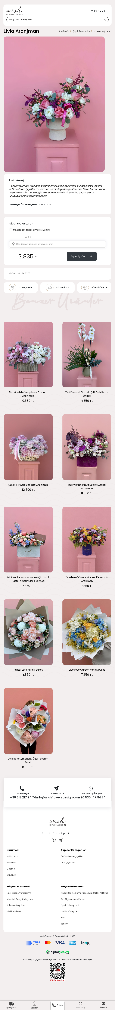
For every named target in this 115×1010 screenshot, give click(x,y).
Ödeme (11, 868)
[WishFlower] (14, 10)
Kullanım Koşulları (16, 905)
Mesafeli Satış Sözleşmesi (20, 899)
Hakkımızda (12, 856)
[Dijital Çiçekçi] (57, 952)
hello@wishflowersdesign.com (57, 797)
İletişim (64, 923)
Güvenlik (11, 874)
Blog (63, 917)
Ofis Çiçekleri (68, 862)
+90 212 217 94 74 (23, 797)
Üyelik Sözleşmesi (70, 905)
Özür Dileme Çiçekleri (72, 856)
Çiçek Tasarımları (81, 31)
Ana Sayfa (64, 31)
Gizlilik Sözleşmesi (70, 911)
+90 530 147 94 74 (91, 797)
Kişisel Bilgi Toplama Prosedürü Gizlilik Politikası (84, 892)
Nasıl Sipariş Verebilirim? (19, 892)
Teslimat (11, 862)
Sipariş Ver (78, 256)
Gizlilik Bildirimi (14, 911)
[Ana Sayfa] (58, 824)
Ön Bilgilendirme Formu (73, 899)
